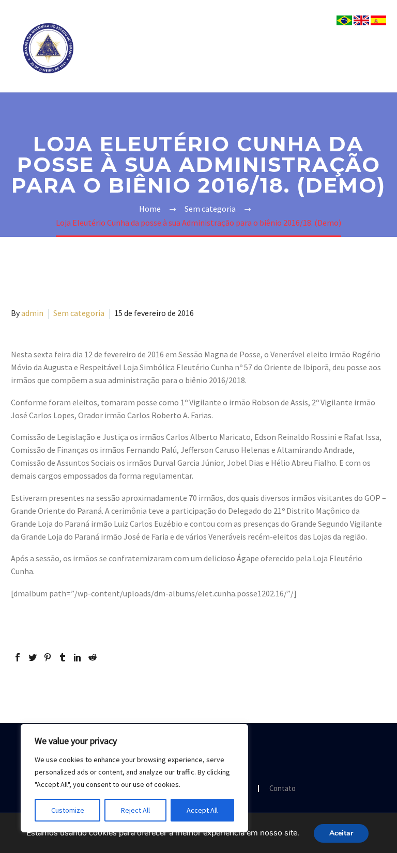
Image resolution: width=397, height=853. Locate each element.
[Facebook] (17, 657)
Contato (282, 789)
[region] (134, 778)
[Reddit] (92, 657)
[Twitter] (32, 657)
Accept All (202, 810)
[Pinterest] (47, 657)
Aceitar (341, 833)
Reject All (135, 810)
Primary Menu (377, 48)
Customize (67, 810)
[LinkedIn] (77, 657)
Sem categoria (78, 313)
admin (32, 313)
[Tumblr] (62, 657)
